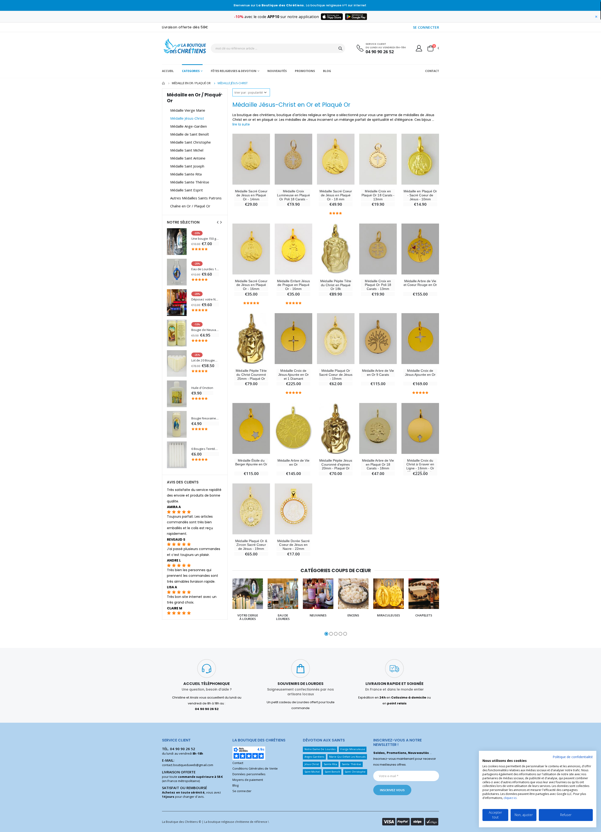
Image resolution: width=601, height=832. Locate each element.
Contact (432, 71)
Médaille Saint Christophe (190, 142)
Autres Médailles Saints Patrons (196, 198)
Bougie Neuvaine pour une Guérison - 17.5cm (205, 418)
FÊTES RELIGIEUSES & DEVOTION (233, 71)
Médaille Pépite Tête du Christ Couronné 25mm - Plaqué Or (251, 374)
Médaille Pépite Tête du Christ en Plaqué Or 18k (335, 285)
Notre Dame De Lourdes (319, 749)
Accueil (168, 71)
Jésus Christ (311, 764)
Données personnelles (249, 774)
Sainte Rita (330, 764)
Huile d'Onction (202, 388)
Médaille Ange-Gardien (188, 126)
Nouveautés (277, 71)
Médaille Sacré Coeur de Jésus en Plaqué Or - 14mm (251, 195)
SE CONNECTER (426, 27)
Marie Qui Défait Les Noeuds (347, 756)
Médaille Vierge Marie (187, 110)
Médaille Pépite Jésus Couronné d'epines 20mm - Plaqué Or (335, 464)
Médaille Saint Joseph (187, 166)
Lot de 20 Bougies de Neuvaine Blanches (205, 360)
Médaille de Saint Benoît (189, 134)
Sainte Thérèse (351, 764)
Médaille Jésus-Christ (187, 118)
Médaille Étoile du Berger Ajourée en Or (251, 462)
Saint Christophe (355, 771)
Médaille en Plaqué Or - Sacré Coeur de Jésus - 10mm (420, 195)
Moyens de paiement (247, 780)
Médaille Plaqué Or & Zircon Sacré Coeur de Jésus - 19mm (251, 545)
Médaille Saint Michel (186, 150)
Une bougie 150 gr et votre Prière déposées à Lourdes (205, 239)
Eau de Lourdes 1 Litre (205, 269)
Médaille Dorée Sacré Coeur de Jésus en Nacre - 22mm (293, 545)
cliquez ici (510, 798)
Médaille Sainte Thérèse (189, 182)
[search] (340, 48)
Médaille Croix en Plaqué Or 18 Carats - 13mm (378, 195)
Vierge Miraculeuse (352, 749)
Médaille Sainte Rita (186, 174)
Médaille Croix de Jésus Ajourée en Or (420, 372)
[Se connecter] (419, 48)
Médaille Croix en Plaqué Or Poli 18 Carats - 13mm (378, 285)
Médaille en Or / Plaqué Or (191, 83)
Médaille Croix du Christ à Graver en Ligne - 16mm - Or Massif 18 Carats (420, 466)
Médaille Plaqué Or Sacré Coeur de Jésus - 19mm (335, 374)
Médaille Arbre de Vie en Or (293, 462)
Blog (327, 71)
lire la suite (241, 124)
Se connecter (241, 791)
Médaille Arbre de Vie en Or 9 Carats (378, 372)
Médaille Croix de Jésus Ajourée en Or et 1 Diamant (293, 374)
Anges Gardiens (314, 756)
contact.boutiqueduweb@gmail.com (187, 765)
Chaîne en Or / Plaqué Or (190, 206)
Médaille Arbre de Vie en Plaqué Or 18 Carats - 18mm (378, 464)
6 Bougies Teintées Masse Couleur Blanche (205, 449)
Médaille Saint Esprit (186, 190)
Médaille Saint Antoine (187, 158)
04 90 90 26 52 (380, 51)
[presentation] (223, 607)
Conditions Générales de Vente (255, 768)
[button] (433, 48)
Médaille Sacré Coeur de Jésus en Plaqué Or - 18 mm (336, 195)
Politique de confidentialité (573, 757)
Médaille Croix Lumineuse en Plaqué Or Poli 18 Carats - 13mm (293, 197)
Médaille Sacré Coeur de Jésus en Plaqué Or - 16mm (251, 285)
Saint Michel (312, 771)
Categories (191, 71)
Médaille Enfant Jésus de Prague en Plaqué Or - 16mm (293, 285)
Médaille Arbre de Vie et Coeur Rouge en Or (420, 283)
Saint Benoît (332, 771)
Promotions (305, 71)
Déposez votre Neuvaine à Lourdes (205, 299)
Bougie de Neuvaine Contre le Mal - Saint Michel (205, 330)
